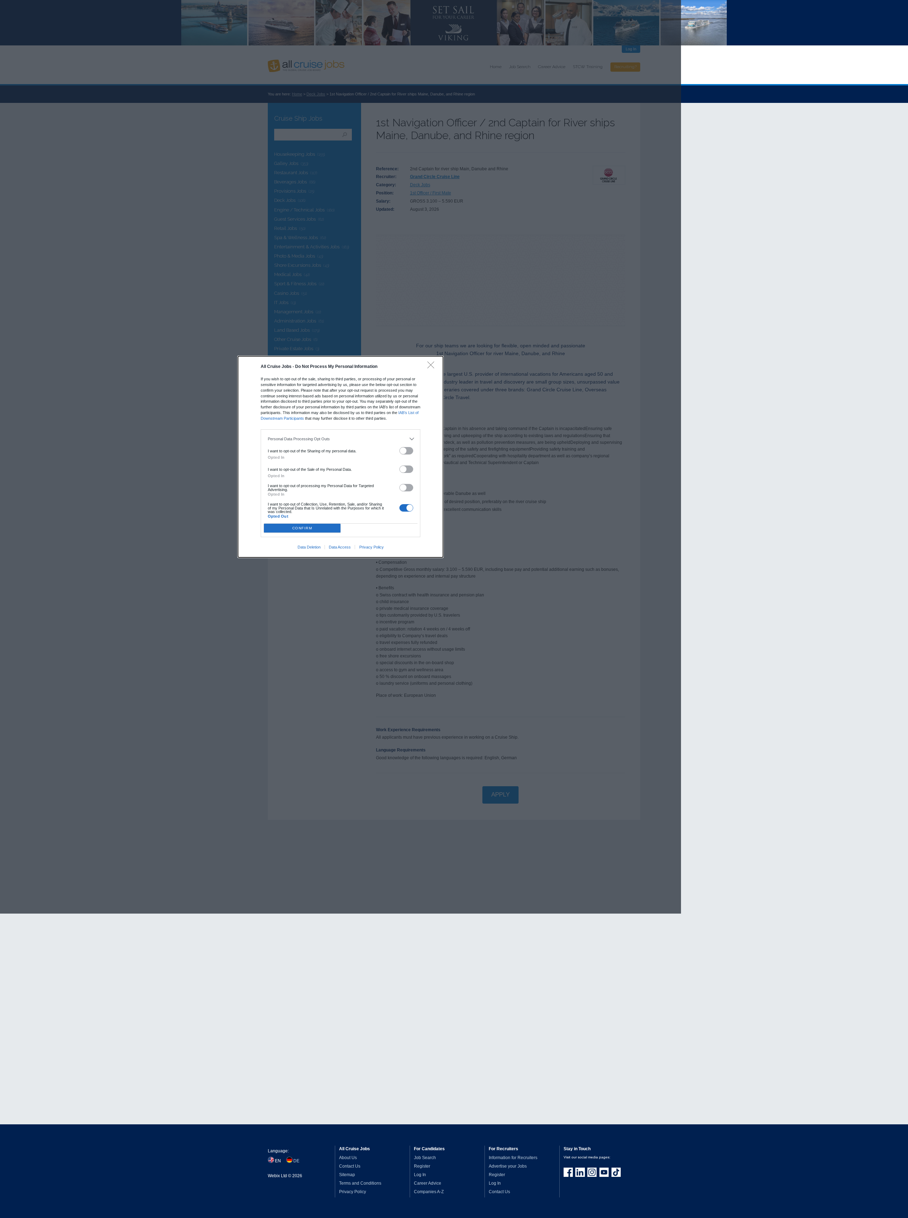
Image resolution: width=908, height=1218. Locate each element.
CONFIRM (302, 528)
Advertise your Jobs (508, 1166)
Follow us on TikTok (616, 1172)
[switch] (406, 450)
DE (296, 1160)
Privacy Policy (371, 547)
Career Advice (427, 1183)
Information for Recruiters (513, 1157)
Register (422, 1166)
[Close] (432, 367)
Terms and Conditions (360, 1183)
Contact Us (349, 1166)
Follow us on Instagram (592, 1172)
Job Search (425, 1157)
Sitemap (347, 1174)
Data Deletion (309, 547)
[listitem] (341, 439)
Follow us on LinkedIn (580, 1172)
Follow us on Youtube (604, 1172)
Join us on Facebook (568, 1172)
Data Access (340, 547)
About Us (348, 1157)
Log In (420, 1174)
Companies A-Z (429, 1191)
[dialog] (340, 456)
